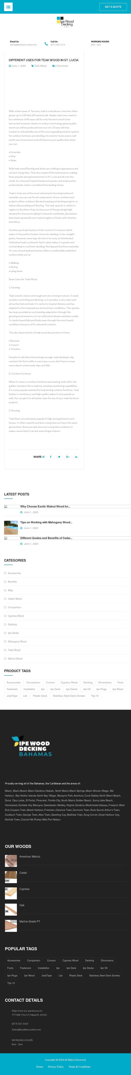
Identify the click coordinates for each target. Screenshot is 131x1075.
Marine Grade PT (29, 921)
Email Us (14, 41)
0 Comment (61, 65)
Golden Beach (83, 800)
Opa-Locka (18, 800)
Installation (43, 968)
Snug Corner (91, 814)
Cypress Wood (16, 615)
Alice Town (44, 814)
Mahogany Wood (17, 641)
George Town (30, 814)
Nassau (103, 805)
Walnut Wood (15, 658)
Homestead (11, 805)
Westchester (92, 805)
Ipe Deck (71, 968)
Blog (10, 590)
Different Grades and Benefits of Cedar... (46, 538)
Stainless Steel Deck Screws (104, 975)
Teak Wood (40, 65)
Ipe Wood (29, 975)
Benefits (12, 581)
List (60, 975)
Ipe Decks (13, 633)
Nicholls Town (12, 819)
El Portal (30, 800)
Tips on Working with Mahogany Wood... (46, 522)
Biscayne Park (65, 795)
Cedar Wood (15, 598)
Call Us (54, 41)
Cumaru (51, 960)
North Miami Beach (110, 795)
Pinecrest (41, 800)
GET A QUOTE (113, 6)
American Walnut (29, 856)
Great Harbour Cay (109, 814)
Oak (21, 905)
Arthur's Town (112, 810)
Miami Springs (77, 790)
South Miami (68, 800)
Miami (8, 790)
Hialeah (50, 790)
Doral (8, 800)
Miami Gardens (36, 790)
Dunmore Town (81, 810)
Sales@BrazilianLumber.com (26, 1029)
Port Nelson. (54, 819)
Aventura (78, 795)
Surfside (22, 805)
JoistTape (46, 975)
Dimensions (107, 960)
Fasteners (25, 968)
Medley (61, 805)
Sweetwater (50, 805)
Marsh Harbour (35, 810)
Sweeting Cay (58, 814)
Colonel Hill (27, 819)
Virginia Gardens (75, 805)
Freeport (113, 805)
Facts (10, 968)
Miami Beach (20, 790)
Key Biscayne (35, 805)
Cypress (24, 889)
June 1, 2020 (18, 65)
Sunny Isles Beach (103, 800)
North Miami (61, 790)
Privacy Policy (56, 1066)
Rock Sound (97, 810)
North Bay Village (46, 795)
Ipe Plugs (12, 975)
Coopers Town (18, 810)
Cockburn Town (13, 814)
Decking (12, 624)
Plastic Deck (75, 975)
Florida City (54, 800)
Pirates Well (40, 819)
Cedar (23, 873)
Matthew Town (75, 814)
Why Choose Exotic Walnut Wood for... (45, 506)
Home (39, 1066)
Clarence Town (64, 810)
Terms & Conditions (79, 1066)
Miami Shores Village (97, 790)
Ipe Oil (103, 968)
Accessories (14, 573)
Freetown (49, 810)
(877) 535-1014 (20, 1023)
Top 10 (11, 983)
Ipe (58, 968)
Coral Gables (91, 795)
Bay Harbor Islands (25, 795)
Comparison (14, 607)
